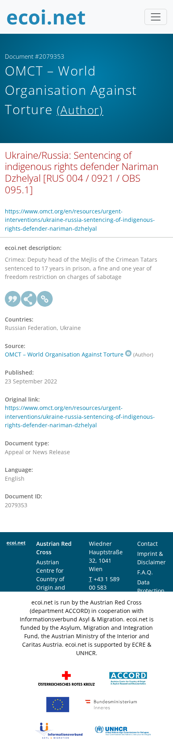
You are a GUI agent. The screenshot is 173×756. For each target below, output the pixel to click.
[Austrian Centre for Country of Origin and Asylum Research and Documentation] (128, 678)
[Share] (29, 299)
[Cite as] (13, 299)
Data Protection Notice (151, 590)
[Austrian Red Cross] (66, 678)
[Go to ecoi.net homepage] (46, 17)
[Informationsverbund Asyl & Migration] (58, 730)
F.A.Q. (145, 572)
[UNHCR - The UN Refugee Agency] (123, 730)
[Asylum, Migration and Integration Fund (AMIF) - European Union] (58, 704)
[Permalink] (45, 299)
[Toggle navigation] (155, 17)
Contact (147, 543)
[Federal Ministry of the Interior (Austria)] (111, 704)
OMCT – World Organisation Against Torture (64, 354)
